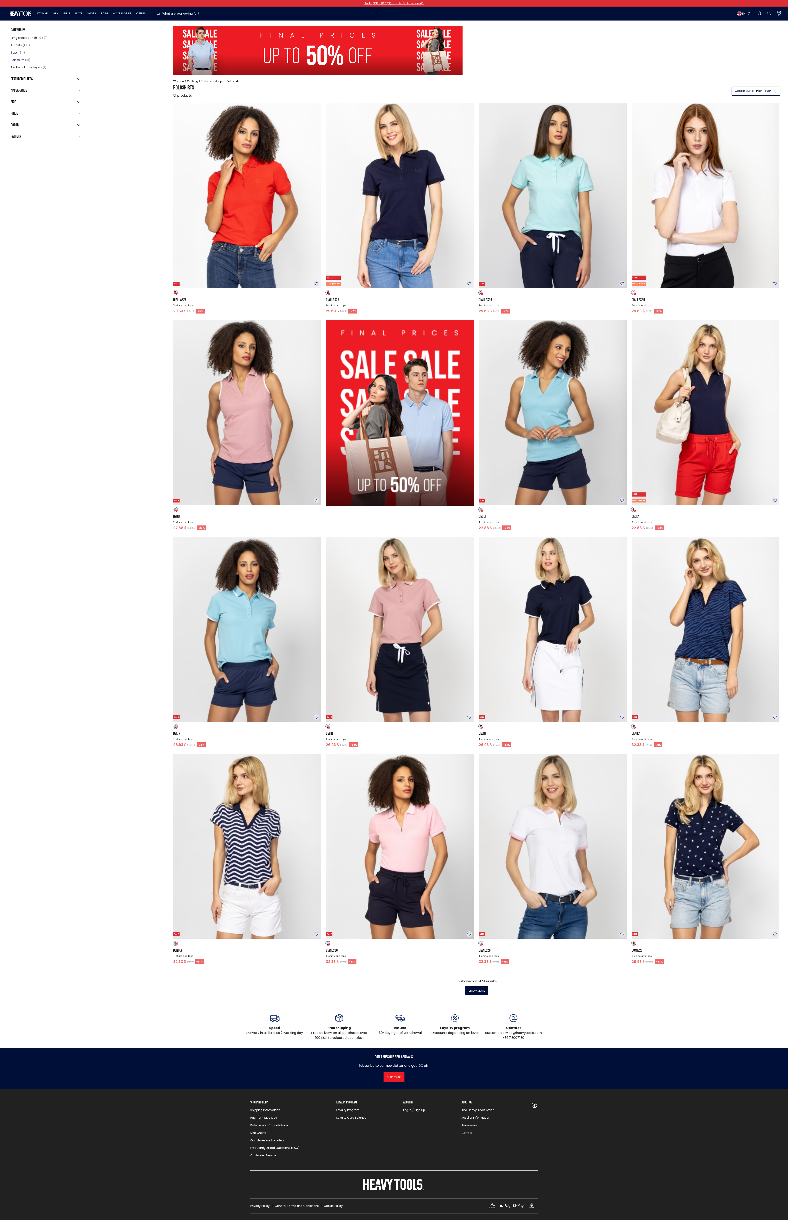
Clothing (192, 81)
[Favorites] (769, 13)
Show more (476, 991)
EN (744, 13)
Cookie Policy (333, 1205)
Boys (78, 13)
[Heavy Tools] (21, 13)
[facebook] (534, 1105)
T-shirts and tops (212, 81)
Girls (66, 13)
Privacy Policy (260, 1205)
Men (55, 13)
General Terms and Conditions (297, 1205)
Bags (104, 13)
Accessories (122, 13)
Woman (42, 13)
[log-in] (759, 13)
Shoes (91, 13)
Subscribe (394, 1077)
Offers (141, 13)
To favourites (316, 283)
